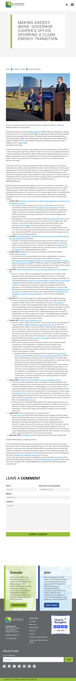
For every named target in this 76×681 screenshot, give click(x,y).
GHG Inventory (30, 400)
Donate (31, 634)
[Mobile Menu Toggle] (72, 4)
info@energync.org (12, 635)
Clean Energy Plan (53, 219)
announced (20, 415)
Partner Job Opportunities (38, 637)
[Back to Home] (15, 4)
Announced (22, 254)
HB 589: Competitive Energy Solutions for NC (40, 325)
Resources (33, 624)
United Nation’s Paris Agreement (46, 208)
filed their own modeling (42, 338)
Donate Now (18, 605)
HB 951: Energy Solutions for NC (30, 320)
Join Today (51, 605)
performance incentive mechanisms (48, 356)
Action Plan (18, 250)
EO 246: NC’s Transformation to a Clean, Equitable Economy (40, 380)
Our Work (32, 621)
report (15, 278)
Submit (68, 659)
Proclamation (26, 435)
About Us (32, 631)
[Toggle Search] (66, 4)
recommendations (25, 225)
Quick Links (33, 618)
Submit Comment (38, 534)
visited (27, 300)
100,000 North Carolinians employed (26, 455)
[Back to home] (14, 619)
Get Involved (33, 628)
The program (58, 303)
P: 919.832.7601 (11, 638)
